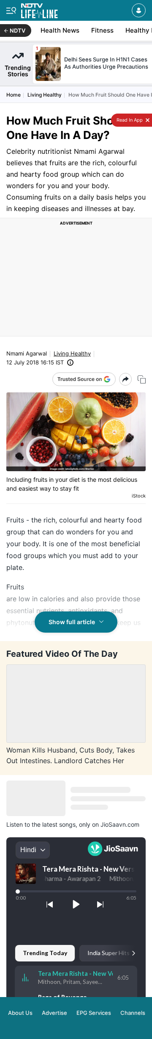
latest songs (59, 824)
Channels (132, 1012)
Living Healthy (44, 95)
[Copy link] (142, 379)
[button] (139, 10)
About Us (20, 1012)
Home (13, 95)
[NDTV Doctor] (39, 9)
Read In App (129, 120)
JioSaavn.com (119, 824)
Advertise (54, 1012)
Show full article (72, 621)
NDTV (17, 30)
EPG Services (93, 1012)
